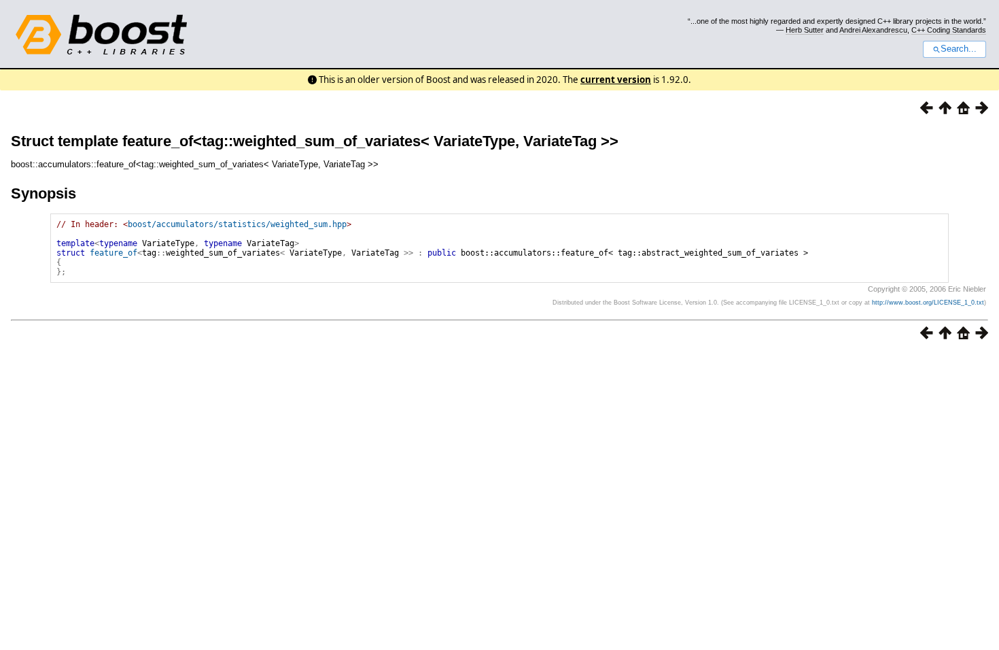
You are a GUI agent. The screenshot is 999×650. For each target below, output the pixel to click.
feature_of (113, 253)
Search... (959, 49)
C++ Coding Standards (948, 30)
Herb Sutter (805, 30)
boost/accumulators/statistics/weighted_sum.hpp (237, 224)
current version (615, 79)
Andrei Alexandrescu (873, 30)
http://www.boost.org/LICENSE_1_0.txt (928, 302)
